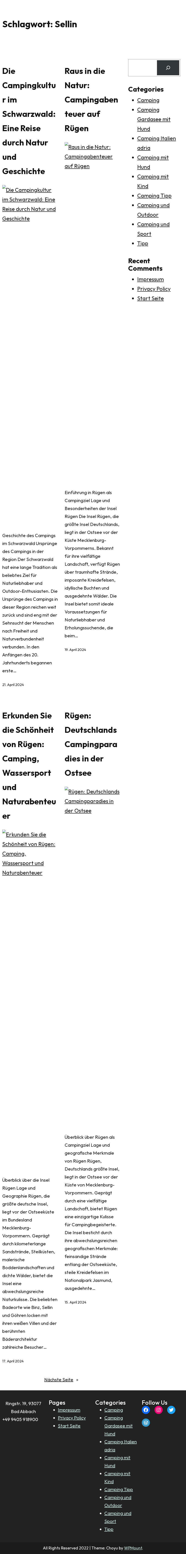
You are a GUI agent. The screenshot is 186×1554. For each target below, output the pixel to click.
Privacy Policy (154, 288)
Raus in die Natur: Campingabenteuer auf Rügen (91, 99)
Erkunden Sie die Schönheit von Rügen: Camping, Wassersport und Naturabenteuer (29, 765)
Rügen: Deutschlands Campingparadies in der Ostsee (91, 744)
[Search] (168, 67)
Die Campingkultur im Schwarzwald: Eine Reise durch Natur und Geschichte (29, 121)
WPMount (133, 1548)
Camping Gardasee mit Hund (154, 119)
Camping (148, 100)
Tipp (142, 243)
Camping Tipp (154, 195)
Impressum (150, 279)
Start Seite (150, 298)
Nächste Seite (61, 1379)
